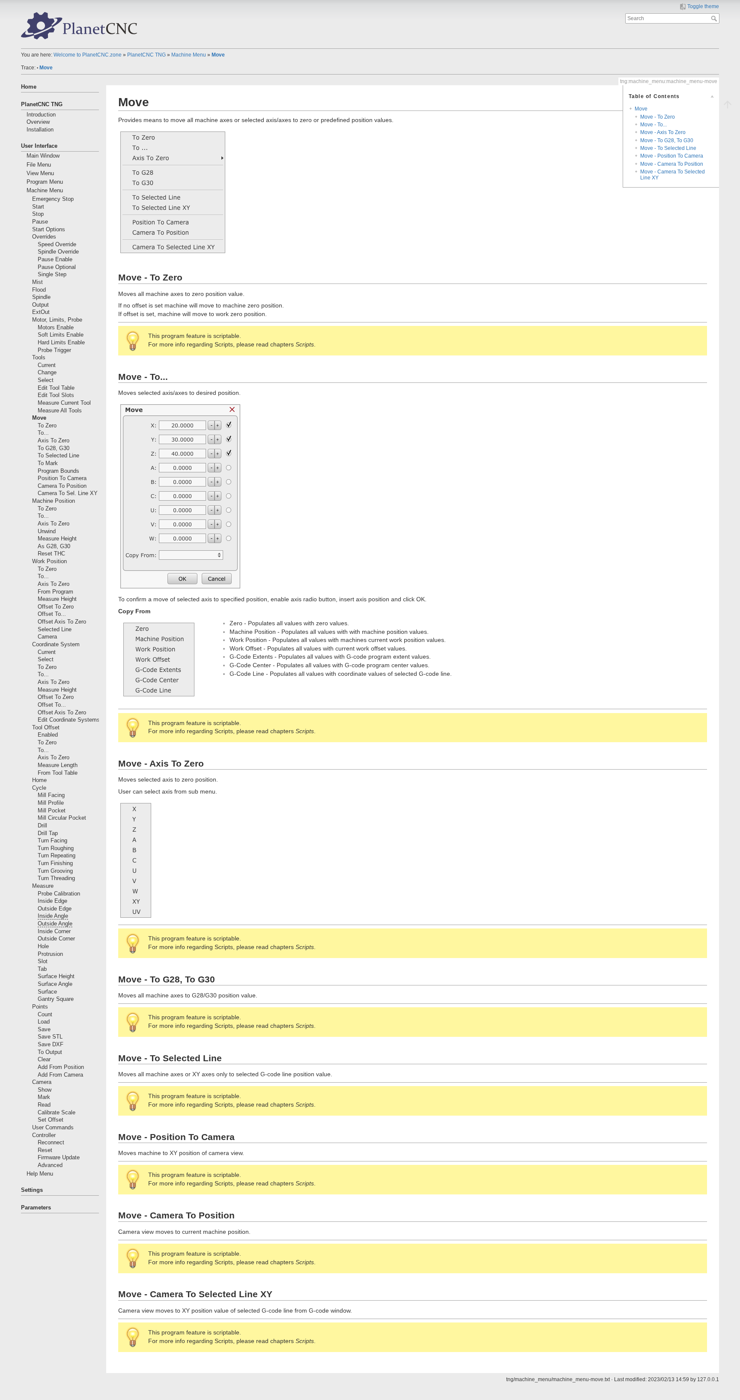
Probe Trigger (54, 350)
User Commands (53, 1128)
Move (218, 55)
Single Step (52, 275)
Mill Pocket (52, 811)
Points (40, 1007)
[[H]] (79, 25)
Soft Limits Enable (61, 335)
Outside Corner (56, 939)
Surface (47, 992)
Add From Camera (60, 1075)
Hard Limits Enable (61, 343)
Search (715, 18)
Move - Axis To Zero (663, 132)
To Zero (47, 426)
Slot (43, 961)
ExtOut (41, 312)
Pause (40, 222)
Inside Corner (54, 931)
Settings (32, 1190)
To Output (50, 1052)
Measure (43, 886)
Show (44, 1090)
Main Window (43, 156)
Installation (40, 130)
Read (44, 1105)
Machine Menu (188, 55)
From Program (55, 592)
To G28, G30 (53, 448)
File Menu (39, 165)
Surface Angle (55, 984)
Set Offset (50, 1120)
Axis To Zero (53, 441)
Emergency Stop (53, 199)
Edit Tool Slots (56, 395)
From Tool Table (58, 773)
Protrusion (50, 954)
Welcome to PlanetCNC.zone (88, 55)
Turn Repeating (56, 856)
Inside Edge (52, 901)
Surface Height (56, 976)
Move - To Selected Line (668, 148)
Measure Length (58, 765)
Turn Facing (52, 841)
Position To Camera (62, 478)
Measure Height (57, 539)
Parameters (36, 1208)
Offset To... (52, 614)
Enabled (48, 735)
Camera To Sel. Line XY (68, 493)
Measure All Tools (60, 411)
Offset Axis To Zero (62, 622)
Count (45, 1015)
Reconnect (51, 1143)
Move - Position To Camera (671, 156)
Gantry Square (56, 999)
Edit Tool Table (56, 388)
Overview (38, 122)
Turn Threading (56, 878)
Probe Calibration (59, 894)
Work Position (49, 561)
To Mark (48, 463)
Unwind (47, 531)
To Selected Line (58, 456)
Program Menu (45, 182)
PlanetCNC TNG (146, 55)
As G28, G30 (54, 546)
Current (47, 365)
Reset (45, 1150)
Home (28, 87)
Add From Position (61, 1067)
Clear (44, 1060)
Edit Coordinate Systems (69, 720)
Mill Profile (51, 803)
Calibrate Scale (56, 1113)
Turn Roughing (56, 848)
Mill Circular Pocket (62, 818)
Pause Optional (57, 267)
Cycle (39, 788)
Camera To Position (62, 486)
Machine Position (53, 501)
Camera (47, 637)
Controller (44, 1135)
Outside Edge (55, 909)
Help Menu (40, 1174)
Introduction (41, 115)
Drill (42, 826)
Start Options (48, 230)
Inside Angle (53, 916)
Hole (43, 946)
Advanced (50, 1165)
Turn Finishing (55, 863)
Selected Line (55, 630)
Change (47, 373)
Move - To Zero (657, 117)
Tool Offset (46, 728)
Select (46, 380)
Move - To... (653, 125)
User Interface (39, 146)
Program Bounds (58, 471)
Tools (38, 358)
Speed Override (57, 245)
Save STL (50, 1037)
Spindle (41, 297)
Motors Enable (56, 328)
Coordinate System (56, 645)
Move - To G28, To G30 (666, 140)
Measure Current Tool (64, 403)
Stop (38, 214)
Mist (37, 282)
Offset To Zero (56, 607)
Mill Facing (51, 795)
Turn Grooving (55, 871)
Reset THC (51, 554)
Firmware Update (59, 1158)
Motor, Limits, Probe (57, 320)
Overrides (44, 237)
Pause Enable (55, 260)
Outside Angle (55, 924)
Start (38, 207)
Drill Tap (48, 833)
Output (40, 305)
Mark (44, 1097)
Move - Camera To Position (671, 164)
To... (43, 433)
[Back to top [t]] (727, 104)
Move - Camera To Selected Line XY (672, 174)
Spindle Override (58, 252)
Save (44, 1030)
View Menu (40, 173)
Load (44, 1022)
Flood (39, 290)
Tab (42, 969)
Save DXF (50, 1045)
